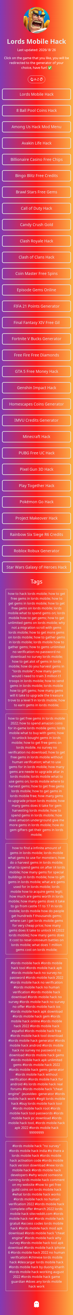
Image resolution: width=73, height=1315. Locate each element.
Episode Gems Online (36, 289)
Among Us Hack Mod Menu (36, 126)
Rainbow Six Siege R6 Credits (36, 534)
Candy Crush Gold (36, 224)
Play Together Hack (36, 485)
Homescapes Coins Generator (36, 404)
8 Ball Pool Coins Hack (36, 110)
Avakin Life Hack (37, 143)
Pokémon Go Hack (37, 501)
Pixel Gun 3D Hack (36, 469)
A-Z (36, 79)
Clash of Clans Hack (36, 257)
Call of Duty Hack (36, 208)
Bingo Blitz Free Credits (36, 175)
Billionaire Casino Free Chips (37, 159)
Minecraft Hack (36, 436)
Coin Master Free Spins (36, 273)
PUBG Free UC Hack (37, 453)
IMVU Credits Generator (36, 420)
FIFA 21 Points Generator (37, 306)
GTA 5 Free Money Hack (36, 371)
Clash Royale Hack (36, 241)
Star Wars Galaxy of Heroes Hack (36, 567)
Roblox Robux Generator (36, 550)
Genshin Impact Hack (36, 387)
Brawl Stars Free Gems (36, 192)
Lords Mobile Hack (37, 94)
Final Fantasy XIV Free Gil (37, 322)
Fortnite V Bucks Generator (36, 338)
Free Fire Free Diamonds (36, 355)
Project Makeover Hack (36, 518)
